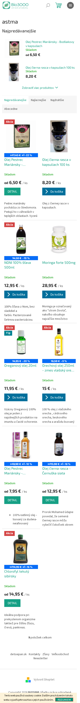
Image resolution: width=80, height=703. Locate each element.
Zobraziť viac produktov (38, 87)
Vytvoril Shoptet (44, 680)
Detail (12, 191)
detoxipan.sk (18, 654)
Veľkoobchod (60, 654)
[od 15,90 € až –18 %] (59, 445)
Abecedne (10, 109)
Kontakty (34, 654)
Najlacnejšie (38, 100)
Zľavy (45, 654)
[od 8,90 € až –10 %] (21, 445)
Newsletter (40, 658)
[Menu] (70, 5)
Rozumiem (64, 699)
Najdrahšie (57, 100)
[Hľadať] (48, 5)
